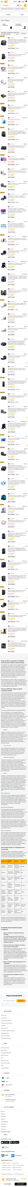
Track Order (4, 1028)
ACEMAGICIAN (24, 169)
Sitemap (3, 1025)
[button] (16, 2)
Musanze (3, 1116)
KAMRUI (25, 37)
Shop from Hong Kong (18, 1165)
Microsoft (25, 117)
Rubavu (3, 1119)
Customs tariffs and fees (8, 1030)
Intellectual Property (6, 1023)
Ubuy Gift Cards (5, 1063)
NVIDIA (25, 91)
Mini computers (11, 798)
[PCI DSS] (4, 1155)
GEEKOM (25, 301)
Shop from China (17, 1167)
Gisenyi (3, 1114)
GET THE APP (20, 1184)
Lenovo (25, 65)
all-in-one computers (6, 682)
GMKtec (25, 144)
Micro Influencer (5, 1036)
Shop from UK (15, 1163)
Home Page (4, 9)
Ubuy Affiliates (5, 1068)
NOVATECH (24, 274)
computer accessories (19, 920)
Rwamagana (4, 1121)
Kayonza (3, 1129)
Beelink (25, 463)
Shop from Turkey (6, 1169)
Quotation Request (6, 1020)
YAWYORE (25, 493)
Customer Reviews (6, 1053)
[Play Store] (14, 1143)
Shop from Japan (6, 1165)
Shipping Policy (5, 1033)
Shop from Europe (17, 1169)
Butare (3, 1111)
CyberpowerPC (23, 261)
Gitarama (3, 1126)
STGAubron (24, 289)
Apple (23, 866)
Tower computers (5, 748)
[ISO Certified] (16, 1155)
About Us (3, 1015)
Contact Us (4, 1018)
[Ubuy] (6, 1)
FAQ (2, 1058)
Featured (23, 33)
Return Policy (4, 1055)
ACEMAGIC (24, 236)
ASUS (23, 892)
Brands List (4, 1050)
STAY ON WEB (7, 1184)
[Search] (25, 5)
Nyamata (3, 1124)
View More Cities (5, 1131)
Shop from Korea (6, 1167)
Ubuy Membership (6, 1038)
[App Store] (5, 1143)
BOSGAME (25, 194)
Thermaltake (24, 641)
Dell (26, 52)
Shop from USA (5, 1163)
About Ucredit (5, 1060)
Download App (5, 1047)
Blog (2, 1065)
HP (26, 156)
